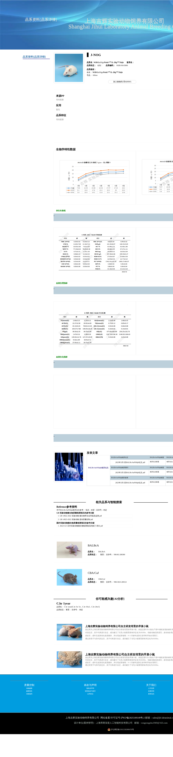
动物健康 (29, 688)
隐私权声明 (90, 688)
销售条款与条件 (90, 691)
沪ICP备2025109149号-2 (133, 717)
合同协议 (90, 694)
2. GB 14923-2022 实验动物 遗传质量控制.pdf (75, 519)
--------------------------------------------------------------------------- (29, 680)
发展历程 (151, 691)
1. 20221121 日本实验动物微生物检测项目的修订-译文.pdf (80, 526)
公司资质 (151, 688)
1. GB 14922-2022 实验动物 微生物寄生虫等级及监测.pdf (80, 516)
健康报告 (29, 691)
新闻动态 (151, 694)
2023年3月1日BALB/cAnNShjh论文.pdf (130, 462)
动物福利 (29, 694)
